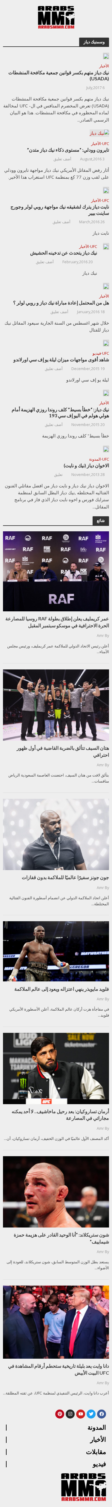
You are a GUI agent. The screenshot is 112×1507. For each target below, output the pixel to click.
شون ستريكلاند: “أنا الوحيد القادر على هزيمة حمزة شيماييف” (61, 1238)
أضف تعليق (62, 159)
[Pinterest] (59, 1414)
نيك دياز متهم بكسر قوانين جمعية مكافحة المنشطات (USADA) (58, 75)
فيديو (97, 354)
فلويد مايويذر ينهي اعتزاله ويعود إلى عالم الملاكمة (61, 989)
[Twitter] (91, 1414)
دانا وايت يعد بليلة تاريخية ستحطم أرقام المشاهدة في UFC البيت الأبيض (58, 1369)
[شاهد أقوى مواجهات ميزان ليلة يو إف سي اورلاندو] (106, 343)
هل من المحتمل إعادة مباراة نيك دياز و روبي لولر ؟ (61, 302)
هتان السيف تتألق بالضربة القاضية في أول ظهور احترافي (63, 751)
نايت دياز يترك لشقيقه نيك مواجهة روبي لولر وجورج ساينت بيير (59, 210)
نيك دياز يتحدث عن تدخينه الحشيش (63, 252)
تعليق (58, 474)
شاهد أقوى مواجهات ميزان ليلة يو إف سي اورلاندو (61, 359)
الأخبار (104, 66)
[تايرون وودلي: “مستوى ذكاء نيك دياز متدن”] (99, 133)
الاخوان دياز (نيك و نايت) (86, 465)
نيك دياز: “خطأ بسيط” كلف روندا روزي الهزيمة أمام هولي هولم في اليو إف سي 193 (60, 412)
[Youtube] (80, 1414)
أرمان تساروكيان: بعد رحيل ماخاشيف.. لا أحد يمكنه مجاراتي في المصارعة (60, 1114)
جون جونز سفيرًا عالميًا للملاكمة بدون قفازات (65, 877)
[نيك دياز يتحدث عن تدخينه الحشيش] (106, 246)
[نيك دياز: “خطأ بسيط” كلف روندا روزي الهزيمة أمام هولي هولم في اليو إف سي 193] (106, 393)
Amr (100, 635)
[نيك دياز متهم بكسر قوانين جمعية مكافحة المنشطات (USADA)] (106, 56)
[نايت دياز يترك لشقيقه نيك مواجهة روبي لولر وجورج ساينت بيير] (106, 190)
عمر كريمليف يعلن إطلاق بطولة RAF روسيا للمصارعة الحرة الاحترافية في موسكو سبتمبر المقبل (57, 622)
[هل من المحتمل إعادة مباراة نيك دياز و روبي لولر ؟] (106, 286)
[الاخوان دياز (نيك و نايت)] (106, 449)
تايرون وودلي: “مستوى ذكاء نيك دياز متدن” (68, 150)
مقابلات (96, 1452)
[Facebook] (101, 1414)
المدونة (95, 460)
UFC (105, 144)
